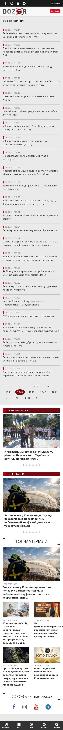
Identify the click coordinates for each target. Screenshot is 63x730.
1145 (16, 397)
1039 (8, 392)
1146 (27, 397)
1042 (43, 392)
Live (56, 11)
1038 (48, 386)
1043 (54, 392)
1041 (31, 392)
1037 (36, 386)
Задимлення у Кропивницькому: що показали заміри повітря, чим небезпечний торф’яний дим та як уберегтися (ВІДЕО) (28, 520)
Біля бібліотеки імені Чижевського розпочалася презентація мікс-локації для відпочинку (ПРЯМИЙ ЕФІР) (30, 52)
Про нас (55, 3)
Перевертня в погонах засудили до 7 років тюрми (30, 230)
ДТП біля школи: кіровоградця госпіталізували (29, 316)
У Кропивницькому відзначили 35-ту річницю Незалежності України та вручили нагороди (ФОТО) (28, 455)
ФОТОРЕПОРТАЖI (18, 410)
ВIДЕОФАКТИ (16, 474)
